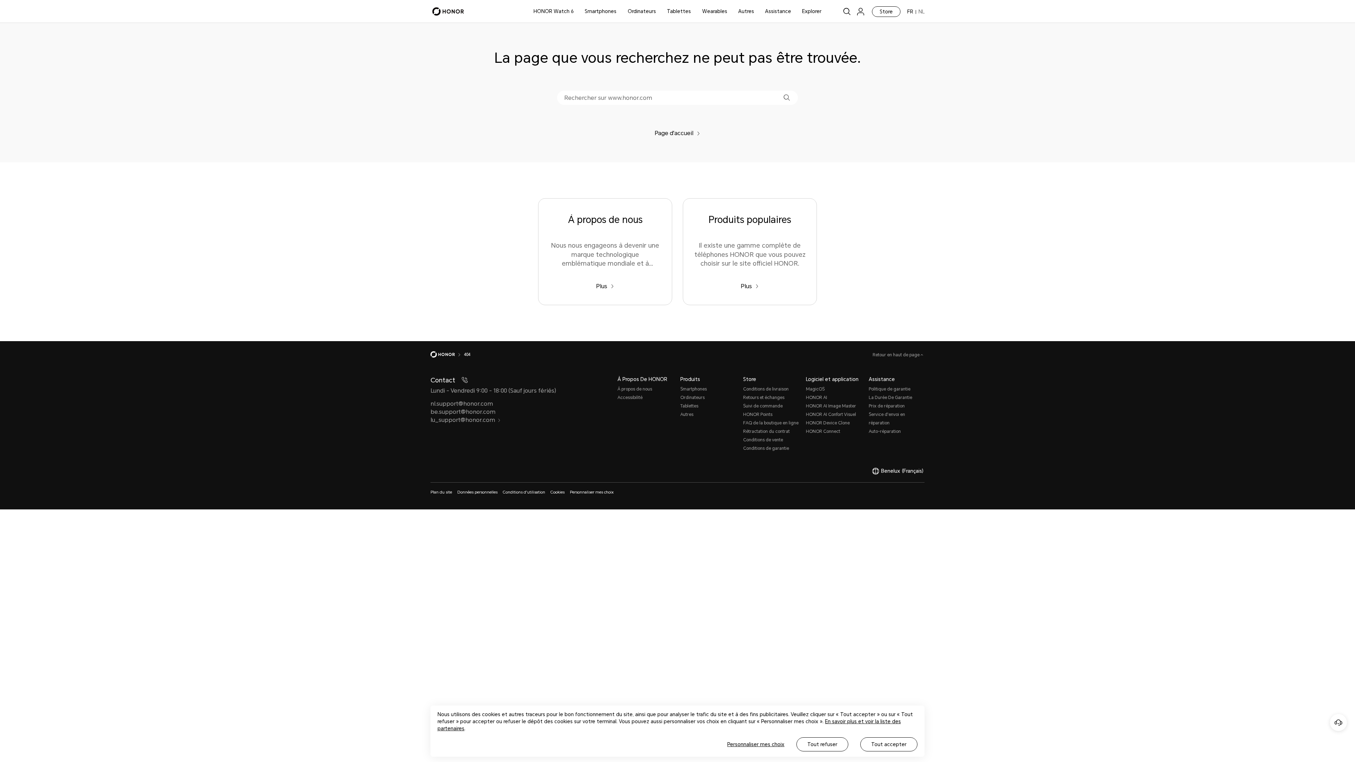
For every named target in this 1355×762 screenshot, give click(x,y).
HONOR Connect (823, 431)
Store (886, 11)
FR (910, 11)
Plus (601, 286)
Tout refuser (822, 744)
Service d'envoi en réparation (887, 418)
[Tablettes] (694, 11)
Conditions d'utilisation (524, 492)
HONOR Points (757, 414)
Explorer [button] (811, 11)
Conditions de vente (763, 439)
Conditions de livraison (766, 389)
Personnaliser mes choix (755, 744)
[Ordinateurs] (659, 11)
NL (922, 11)
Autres (686, 414)
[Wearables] (730, 11)
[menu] (860, 11)
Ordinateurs (642, 11)
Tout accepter (889, 744)
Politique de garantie (889, 389)
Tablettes (679, 11)
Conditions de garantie (766, 448)
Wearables (714, 11)
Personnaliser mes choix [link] (592, 492)
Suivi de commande (763, 406)
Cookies (557, 492)
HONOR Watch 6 (554, 11)
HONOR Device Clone (828, 423)
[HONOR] (447, 354)
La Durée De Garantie (890, 397)
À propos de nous (635, 389)
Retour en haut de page (897, 354)
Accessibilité (630, 397)
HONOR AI (816, 397)
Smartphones (600, 11)
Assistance (778, 11)
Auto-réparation (885, 431)
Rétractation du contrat (766, 431)
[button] (787, 98)
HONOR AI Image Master (831, 406)
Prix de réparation (887, 406)
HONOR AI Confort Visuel (831, 414)
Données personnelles (477, 492)
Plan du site (441, 492)
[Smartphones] (619, 11)
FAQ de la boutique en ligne (771, 423)
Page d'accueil (674, 133)
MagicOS (815, 389)
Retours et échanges (763, 397)
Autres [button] (746, 11)
